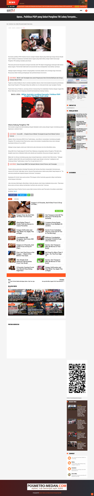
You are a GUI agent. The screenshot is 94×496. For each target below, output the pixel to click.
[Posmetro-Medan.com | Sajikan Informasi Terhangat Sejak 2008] (47, 490)
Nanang (73, 462)
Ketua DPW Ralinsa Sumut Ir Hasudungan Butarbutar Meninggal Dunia (81, 130)
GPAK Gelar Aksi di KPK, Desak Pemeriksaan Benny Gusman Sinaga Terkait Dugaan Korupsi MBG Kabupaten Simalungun (54, 299)
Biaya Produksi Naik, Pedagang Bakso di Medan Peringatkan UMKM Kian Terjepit (81, 123)
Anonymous (74, 468)
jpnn (15, 191)
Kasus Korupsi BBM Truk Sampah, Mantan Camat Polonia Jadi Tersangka (37, 164)
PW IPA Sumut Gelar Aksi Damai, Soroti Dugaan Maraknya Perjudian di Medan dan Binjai (81, 436)
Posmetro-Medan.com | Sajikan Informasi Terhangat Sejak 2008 (50, 493)
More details (59, 211)
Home (81, 11)
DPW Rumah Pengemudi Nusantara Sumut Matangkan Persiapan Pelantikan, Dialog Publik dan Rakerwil (16, 312)
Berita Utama (16, 199)
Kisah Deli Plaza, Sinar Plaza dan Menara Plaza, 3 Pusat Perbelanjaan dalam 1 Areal (81, 115)
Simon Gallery (74, 473)
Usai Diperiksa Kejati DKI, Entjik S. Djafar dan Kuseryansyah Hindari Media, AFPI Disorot (81, 138)
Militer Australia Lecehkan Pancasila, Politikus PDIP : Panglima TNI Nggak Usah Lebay (41, 95)
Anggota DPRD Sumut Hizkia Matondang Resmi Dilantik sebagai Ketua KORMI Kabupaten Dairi (35, 299)
